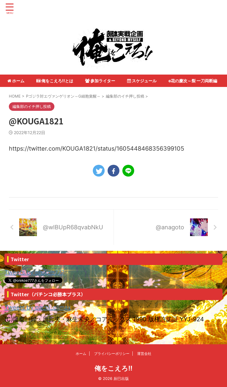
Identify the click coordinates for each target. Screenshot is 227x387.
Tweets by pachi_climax (37, 307)
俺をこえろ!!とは (56, 80)
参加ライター (102, 80)
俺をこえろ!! (113, 368)
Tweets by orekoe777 (34, 272)
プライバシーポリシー (111, 353)
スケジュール (144, 80)
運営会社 (144, 353)
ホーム (18, 80)
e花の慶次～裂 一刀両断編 (192, 80)
